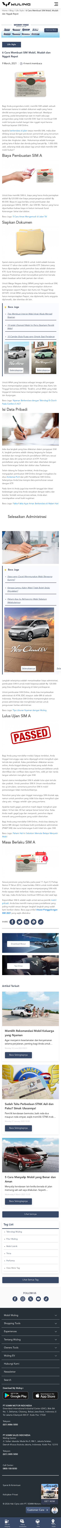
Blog (12, 11)
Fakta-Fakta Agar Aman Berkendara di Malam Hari (35, 504)
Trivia (8, 1254)
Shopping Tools (12, 1323)
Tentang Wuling (12, 1339)
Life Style (20, 11)
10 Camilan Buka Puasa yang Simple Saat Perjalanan (31, 337)
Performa (10, 1261)
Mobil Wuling (11, 1315)
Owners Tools (11, 1348)
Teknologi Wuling (14, 1232)
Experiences (10, 1331)
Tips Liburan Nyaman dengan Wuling (30, 710)
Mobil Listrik (11, 1246)
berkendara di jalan (18, 131)
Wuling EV (9, 1356)
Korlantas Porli (13, 477)
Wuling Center (9, 1438)
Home (5, 11)
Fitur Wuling (12, 1239)
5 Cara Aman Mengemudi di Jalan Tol (30, 217)
